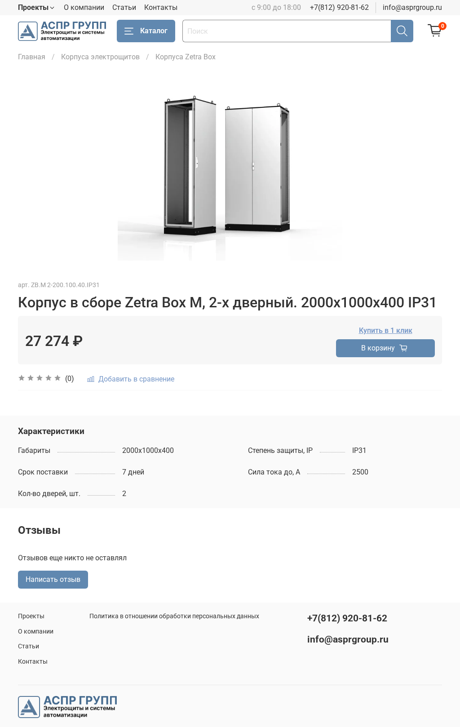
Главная (31, 57)
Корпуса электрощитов (100, 57)
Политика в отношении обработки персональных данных (174, 616)
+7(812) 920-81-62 (339, 7)
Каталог (154, 31)
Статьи (124, 7)
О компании (84, 7)
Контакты (160, 7)
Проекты (31, 616)
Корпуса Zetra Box (185, 57)
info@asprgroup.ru (412, 7)
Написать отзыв (53, 579)
